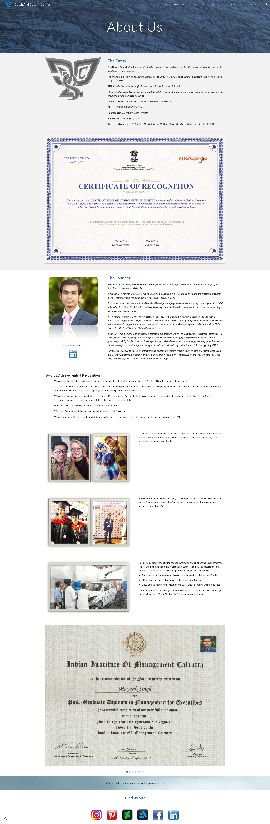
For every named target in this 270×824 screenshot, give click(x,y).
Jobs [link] (242, 4)
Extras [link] (231, 4)
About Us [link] (178, 4)
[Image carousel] (135, 699)
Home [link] (165, 4)
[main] (135, 26)
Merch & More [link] (216, 4)
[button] (266, 4)
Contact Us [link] (255, 4)
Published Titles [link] (196, 4)
